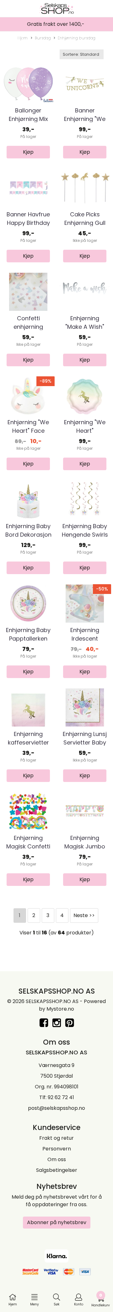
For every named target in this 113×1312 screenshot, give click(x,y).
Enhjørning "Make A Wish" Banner (84, 326)
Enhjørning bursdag (76, 38)
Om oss (56, 1159)
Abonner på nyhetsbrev (56, 1222)
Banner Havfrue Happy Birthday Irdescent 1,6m (28, 222)
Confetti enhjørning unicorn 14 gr (28, 326)
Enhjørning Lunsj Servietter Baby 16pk (85, 742)
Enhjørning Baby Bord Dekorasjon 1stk (28, 534)
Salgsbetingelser (56, 1170)
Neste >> (84, 915)
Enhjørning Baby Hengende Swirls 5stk (85, 534)
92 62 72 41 (61, 1097)
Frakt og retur (56, 1138)
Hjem (23, 38)
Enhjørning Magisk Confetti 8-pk (28, 846)
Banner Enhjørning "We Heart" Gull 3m (84, 118)
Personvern (56, 1148)
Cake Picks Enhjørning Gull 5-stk (84, 222)
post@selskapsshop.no (56, 1108)
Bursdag (43, 38)
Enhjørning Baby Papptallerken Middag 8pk (28, 638)
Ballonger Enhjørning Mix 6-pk (28, 118)
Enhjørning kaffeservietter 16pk (28, 742)
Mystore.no (60, 1009)
